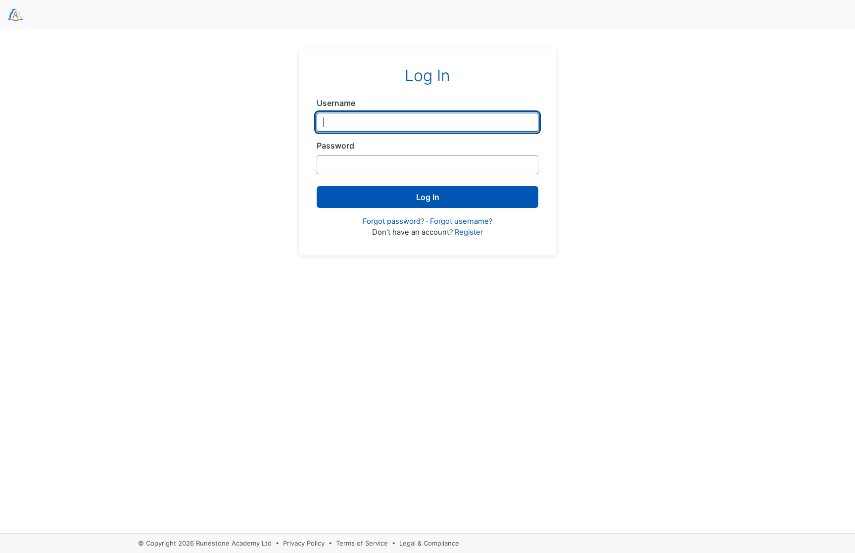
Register (469, 232)
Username (336, 103)
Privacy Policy (304, 543)
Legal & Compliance (429, 543)
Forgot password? (393, 221)
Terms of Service (362, 543)
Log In (427, 197)
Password (335, 146)
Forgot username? (461, 221)
